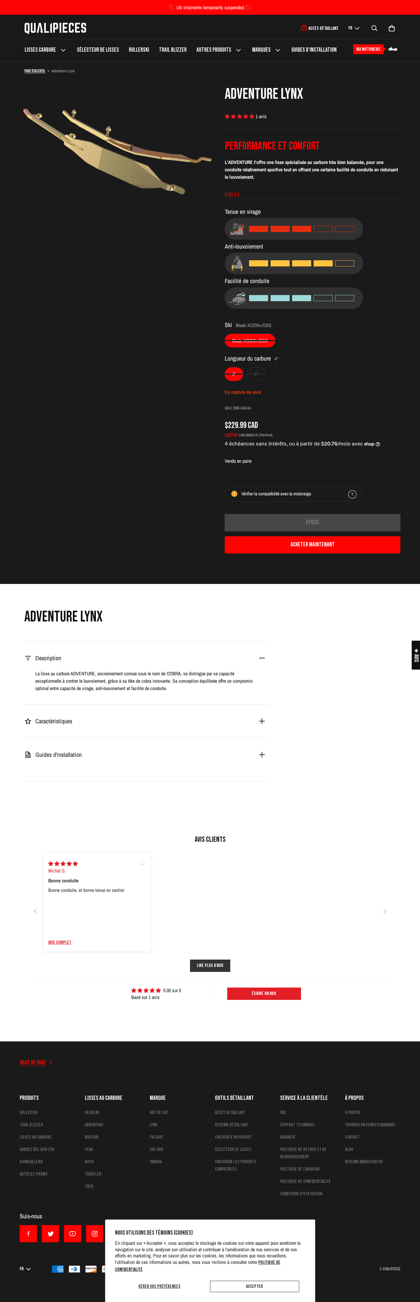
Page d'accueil (34, 71)
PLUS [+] (232, 195)
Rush (89, 1162)
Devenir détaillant (231, 1125)
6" (256, 374)
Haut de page (33, 1062)
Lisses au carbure (36, 1137)
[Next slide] (385, 911)
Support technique (297, 1125)
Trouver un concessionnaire (370, 1125)
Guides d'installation (314, 50)
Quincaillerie (31, 1162)
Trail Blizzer (173, 50)
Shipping (231, 435)
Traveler (93, 1174)
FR (350, 28)
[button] (374, 28)
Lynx (153, 1125)
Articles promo (33, 1174)
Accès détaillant (230, 1113)
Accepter (254, 1286)
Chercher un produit (233, 1137)
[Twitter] (50, 1233)
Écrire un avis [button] (264, 993)
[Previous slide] (35, 911)
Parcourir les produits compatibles (235, 1165)
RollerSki (139, 50)
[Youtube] (72, 1233)
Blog (349, 1149)
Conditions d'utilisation (301, 1194)
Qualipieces (391, 1269)
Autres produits (213, 50)
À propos (353, 1113)
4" (234, 374)
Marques (261, 50)
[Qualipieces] (55, 28)
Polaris (156, 1137)
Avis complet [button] (59, 942)
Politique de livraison (299, 1169)
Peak (89, 1149)
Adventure (94, 1125)
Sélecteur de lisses (98, 50)
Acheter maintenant (313, 544)
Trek (89, 1186)
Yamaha (156, 1162)
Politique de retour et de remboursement (303, 1153)
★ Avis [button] (416, 655)
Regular (92, 1113)
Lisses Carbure (40, 50)
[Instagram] (94, 1233)
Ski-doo (156, 1149)
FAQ (283, 1113)
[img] (63, 863)
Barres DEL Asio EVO (37, 1149)
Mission (91, 1137)
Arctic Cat (159, 1113)
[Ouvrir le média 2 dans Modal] (117, 142)
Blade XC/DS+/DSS (250, 340)
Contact (352, 1137)
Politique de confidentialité (305, 1181)
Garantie (287, 1137)
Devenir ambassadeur (364, 1162)
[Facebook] (28, 1233)
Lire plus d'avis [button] (210, 966)
